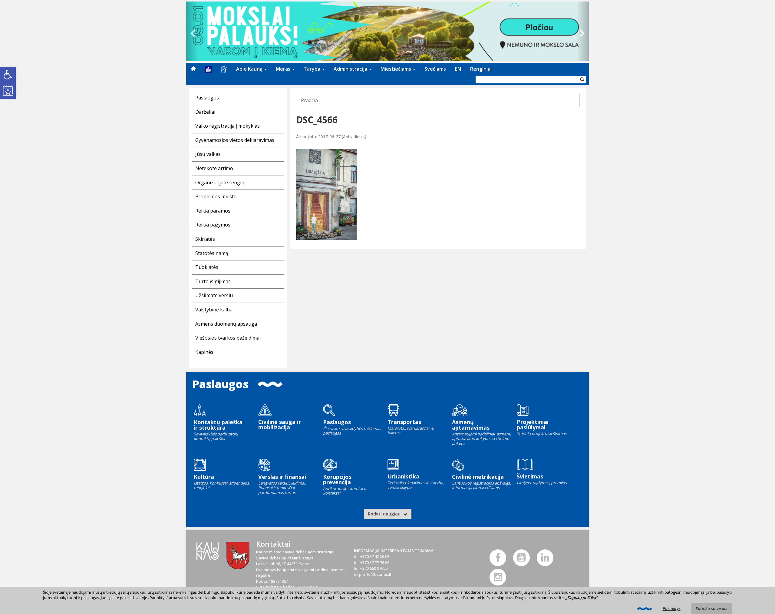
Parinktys (672, 608)
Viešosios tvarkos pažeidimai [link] (228, 337)
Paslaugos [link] (207, 97)
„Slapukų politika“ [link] (581, 597)
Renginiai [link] (481, 68)
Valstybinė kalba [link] (213, 309)
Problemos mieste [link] (215, 196)
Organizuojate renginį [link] (220, 182)
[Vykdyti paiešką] (582, 79)
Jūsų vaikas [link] (208, 154)
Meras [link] (284, 68)
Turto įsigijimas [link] (213, 281)
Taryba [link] (313, 68)
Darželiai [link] (205, 112)
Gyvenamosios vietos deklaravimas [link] (234, 140)
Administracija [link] (351, 68)
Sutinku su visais (711, 608)
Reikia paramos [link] (212, 210)
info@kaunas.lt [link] (377, 574)
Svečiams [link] (435, 68)
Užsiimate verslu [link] (214, 295)
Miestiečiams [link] (396, 68)
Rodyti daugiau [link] (385, 514)
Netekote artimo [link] (214, 168)
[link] (8, 74)
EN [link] (458, 68)
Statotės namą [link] (211, 253)
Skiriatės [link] (205, 239)
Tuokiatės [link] (206, 267)
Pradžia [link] (309, 100)
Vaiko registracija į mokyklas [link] (227, 125)
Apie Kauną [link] (250, 68)
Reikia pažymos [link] (212, 224)
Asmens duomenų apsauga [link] (226, 323)
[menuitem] (193, 68)
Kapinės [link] (204, 352)
